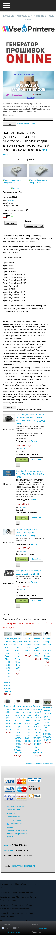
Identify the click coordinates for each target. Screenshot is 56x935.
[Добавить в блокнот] (18, 465)
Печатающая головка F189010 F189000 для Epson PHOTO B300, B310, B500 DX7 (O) (30, 417)
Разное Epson (27, 106)
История (7, 924)
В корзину (22, 459)
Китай (33, 500)
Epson (34, 441)
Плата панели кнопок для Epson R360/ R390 (37, 647)
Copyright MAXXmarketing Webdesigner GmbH (39, 763)
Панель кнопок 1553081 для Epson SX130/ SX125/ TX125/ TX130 (8, 718)
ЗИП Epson (16, 106)
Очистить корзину (14, 932)
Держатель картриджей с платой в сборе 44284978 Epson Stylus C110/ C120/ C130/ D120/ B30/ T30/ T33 (28, 723)
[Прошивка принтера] (5, 770)
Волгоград (8, 850)
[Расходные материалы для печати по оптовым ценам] (28, 28)
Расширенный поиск (26, 123)
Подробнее (36, 459)
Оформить (43, 928)
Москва (7, 845)
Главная (16, 104)
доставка (10, 200)
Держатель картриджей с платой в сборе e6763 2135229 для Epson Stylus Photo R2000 (18, 653)
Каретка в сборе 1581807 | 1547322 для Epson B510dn (28, 532)
